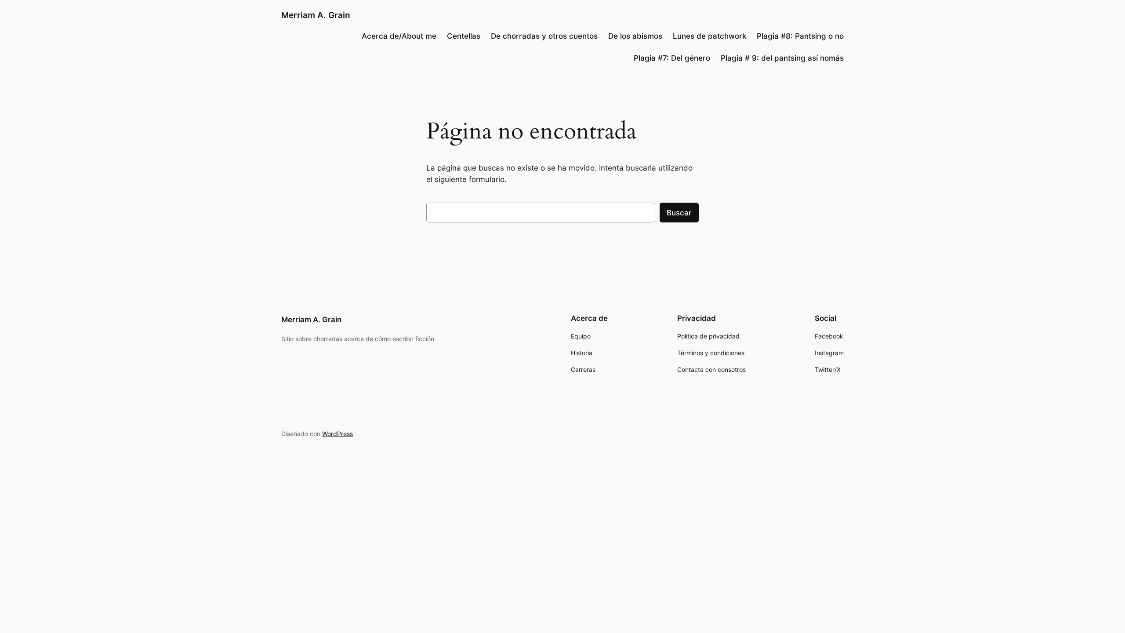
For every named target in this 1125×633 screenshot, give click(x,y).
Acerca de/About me (399, 36)
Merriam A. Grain (315, 15)
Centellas (463, 36)
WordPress (337, 433)
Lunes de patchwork (709, 36)
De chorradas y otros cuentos (544, 36)
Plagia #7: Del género (672, 58)
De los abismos (635, 36)
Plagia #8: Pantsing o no (800, 36)
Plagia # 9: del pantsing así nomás (782, 58)
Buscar (679, 212)
